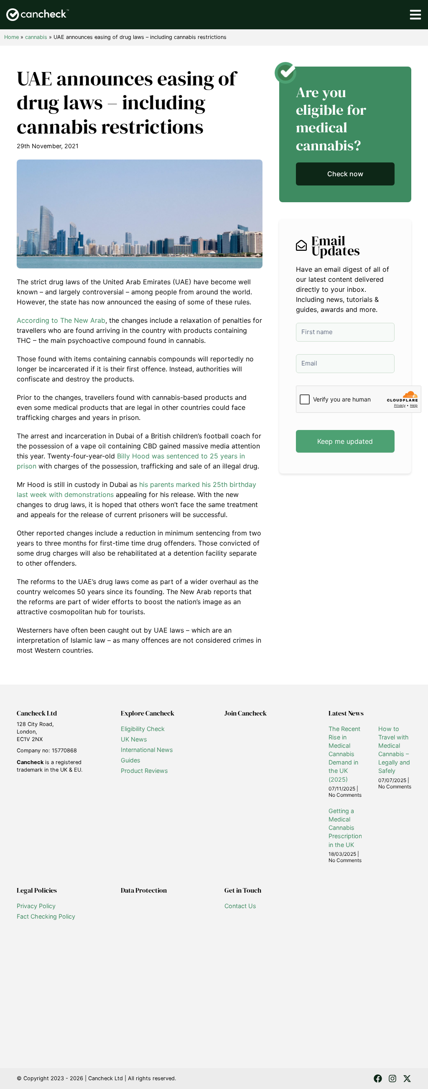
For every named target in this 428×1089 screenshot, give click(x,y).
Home (11, 37)
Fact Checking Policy (46, 916)
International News (147, 749)
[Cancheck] (37, 14)
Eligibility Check (143, 728)
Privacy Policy (36, 905)
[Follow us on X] (407, 1078)
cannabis (36, 37)
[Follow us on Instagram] (392, 1078)
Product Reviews (144, 770)
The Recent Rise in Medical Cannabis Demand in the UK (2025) (344, 754)
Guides (130, 760)
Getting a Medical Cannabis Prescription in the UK (345, 827)
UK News (134, 739)
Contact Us (240, 905)
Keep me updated (345, 441)
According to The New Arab (61, 320)
